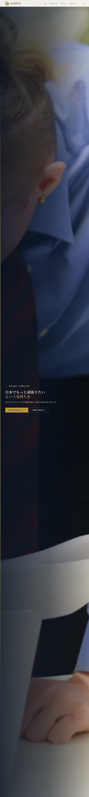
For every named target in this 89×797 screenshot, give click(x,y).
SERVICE (63, 3)
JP (83, 3)
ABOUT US (53, 3)
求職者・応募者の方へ (39, 410)
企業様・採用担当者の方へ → (16, 410)
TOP (45, 3)
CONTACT (72, 3)
